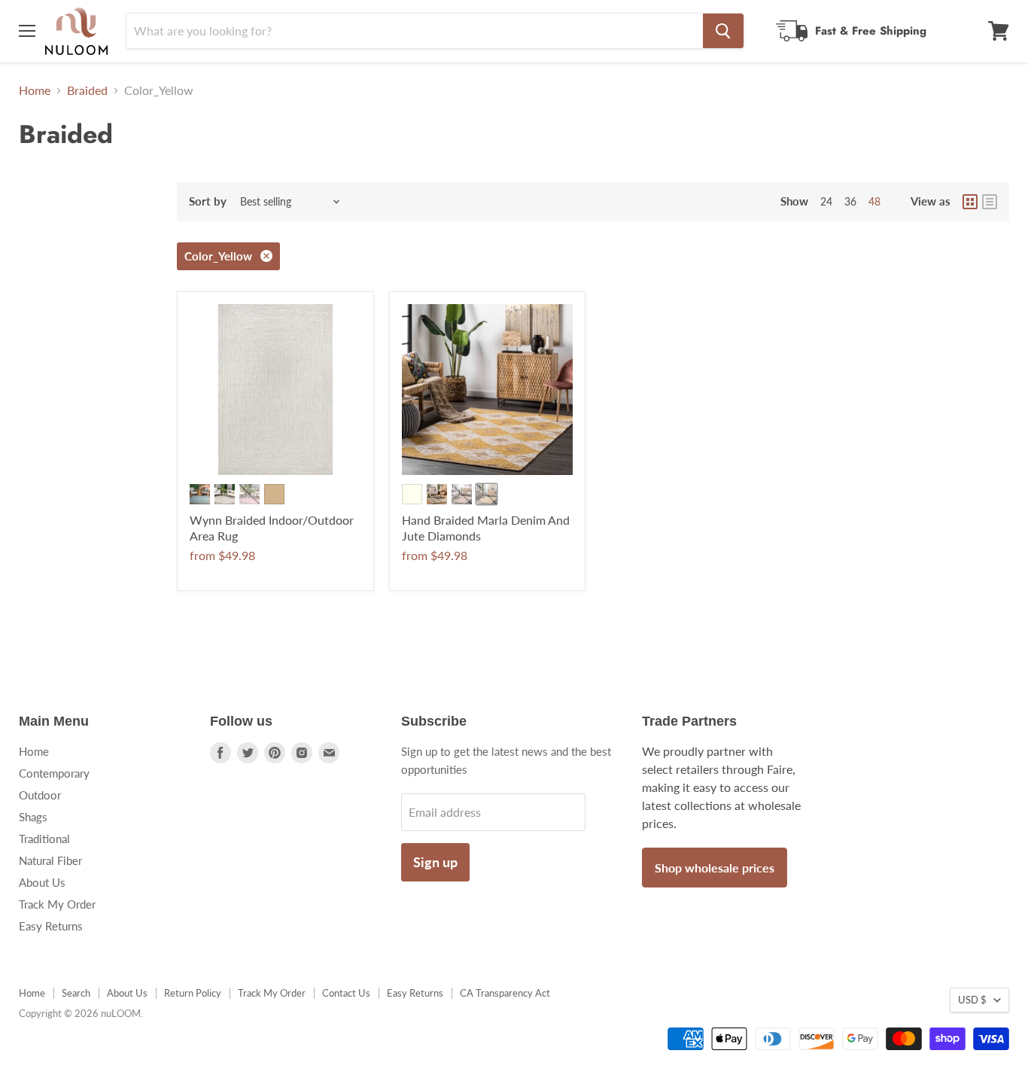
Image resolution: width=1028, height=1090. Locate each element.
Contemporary (54, 773)
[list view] (989, 201)
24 (826, 201)
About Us (42, 882)
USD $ (972, 1000)
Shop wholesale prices (714, 867)
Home (34, 90)
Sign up (435, 862)
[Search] (723, 31)
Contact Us (346, 993)
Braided (87, 90)
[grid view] (970, 201)
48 (874, 201)
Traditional (44, 838)
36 (850, 201)
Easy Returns (51, 926)
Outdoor (40, 795)
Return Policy (192, 993)
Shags (33, 817)
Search (76, 993)
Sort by (208, 201)
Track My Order (57, 904)
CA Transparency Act (505, 993)
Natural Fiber (50, 860)
